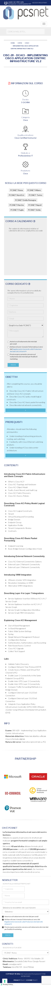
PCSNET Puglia (17, 210)
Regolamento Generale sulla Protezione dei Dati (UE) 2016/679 (26, 350)
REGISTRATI (43, 3)
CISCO (27, 43)
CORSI (20, 43)
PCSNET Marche (17, 205)
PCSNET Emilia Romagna (25, 200)
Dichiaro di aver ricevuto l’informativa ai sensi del (26, 349)
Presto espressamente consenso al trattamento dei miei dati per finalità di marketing (23, 356)
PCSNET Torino (35, 195)
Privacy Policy (8, 984)
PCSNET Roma (16, 190)
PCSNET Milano (34, 190)
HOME (13, 43)
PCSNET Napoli (34, 205)
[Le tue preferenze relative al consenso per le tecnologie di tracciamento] (4, 981)
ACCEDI (35, 3)
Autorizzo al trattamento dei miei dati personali (23, 342)
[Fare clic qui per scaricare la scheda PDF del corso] (9, 83)
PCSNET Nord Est (16, 195)
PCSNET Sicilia (34, 210)
